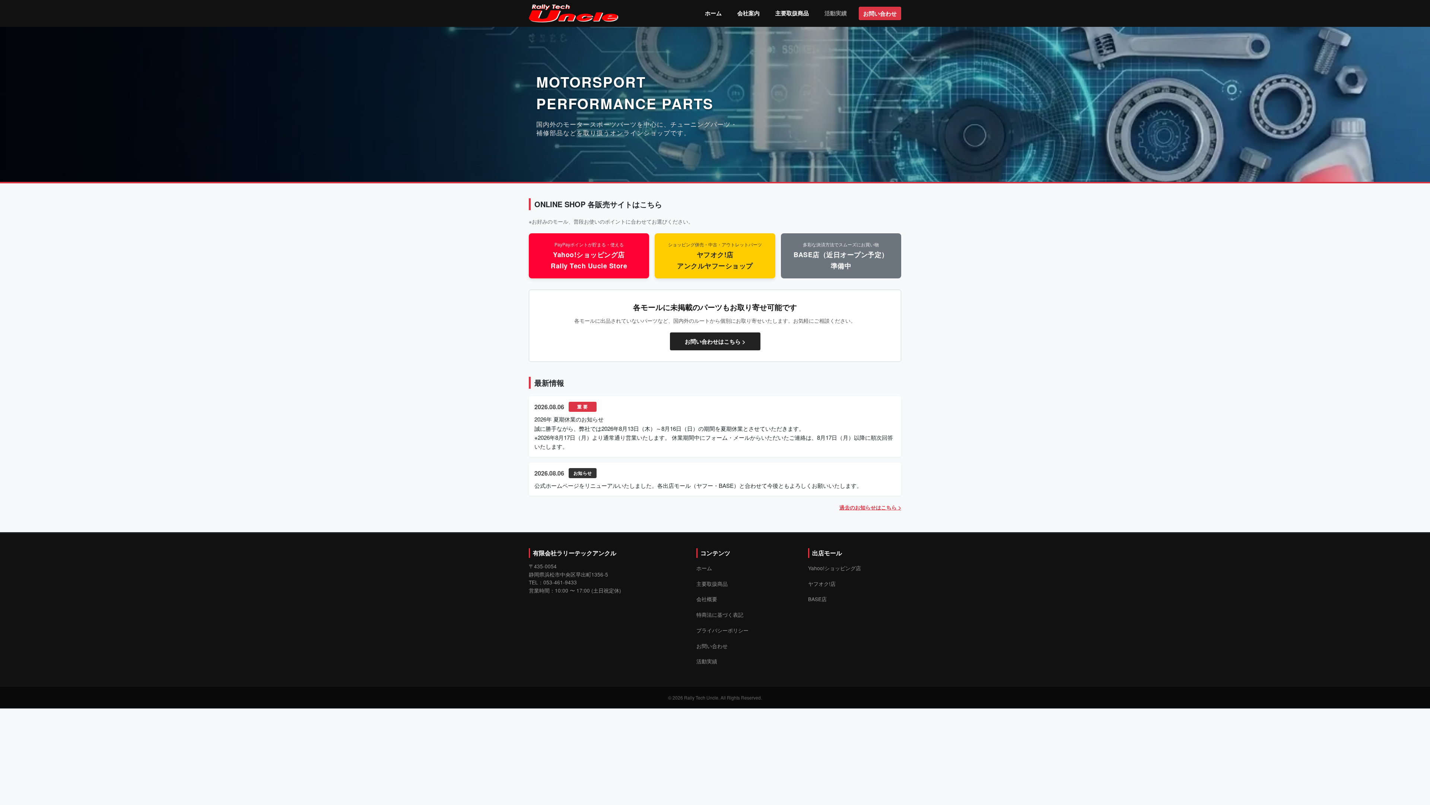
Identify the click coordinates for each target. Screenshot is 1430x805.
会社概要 (706, 599)
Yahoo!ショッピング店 (834, 568)
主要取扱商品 (792, 13)
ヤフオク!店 (822, 583)
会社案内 (748, 13)
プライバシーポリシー (722, 630)
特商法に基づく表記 (719, 614)
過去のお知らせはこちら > (870, 507)
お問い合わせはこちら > (715, 341)
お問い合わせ (880, 13)
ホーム (713, 13)
